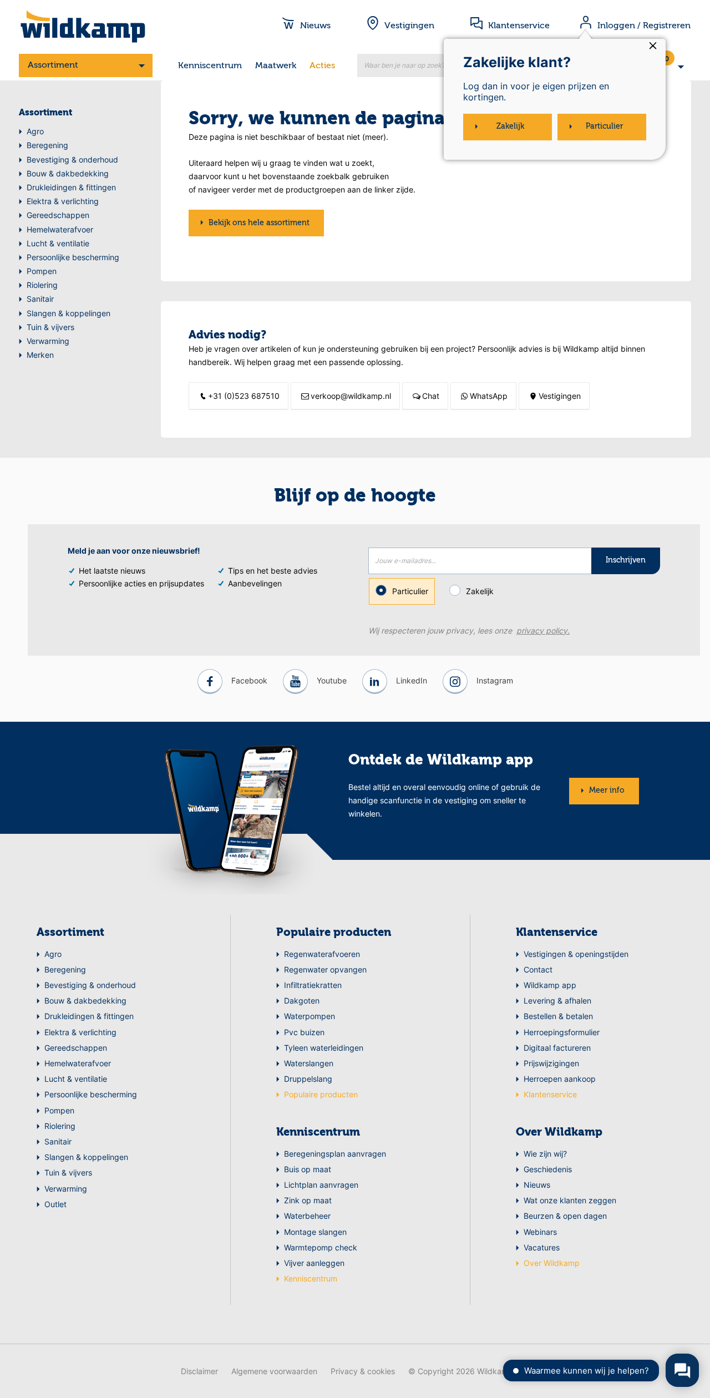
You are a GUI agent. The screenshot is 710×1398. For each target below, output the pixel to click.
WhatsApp (489, 396)
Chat (430, 396)
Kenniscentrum (210, 66)
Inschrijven (626, 560)
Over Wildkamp (559, 1132)
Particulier (410, 591)
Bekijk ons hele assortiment (259, 223)
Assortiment (53, 65)
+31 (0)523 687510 (244, 396)
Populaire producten (333, 933)
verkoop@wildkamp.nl (351, 396)
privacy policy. (543, 630)
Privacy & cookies (363, 1371)
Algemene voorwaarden (274, 1371)
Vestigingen (560, 396)
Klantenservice (556, 933)
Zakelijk (480, 591)
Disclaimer (199, 1371)
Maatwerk (275, 66)
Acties (322, 66)
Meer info (607, 790)
